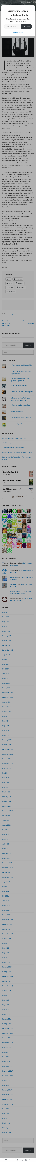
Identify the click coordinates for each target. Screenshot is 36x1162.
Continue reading (18, 32)
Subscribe (27, 26)
